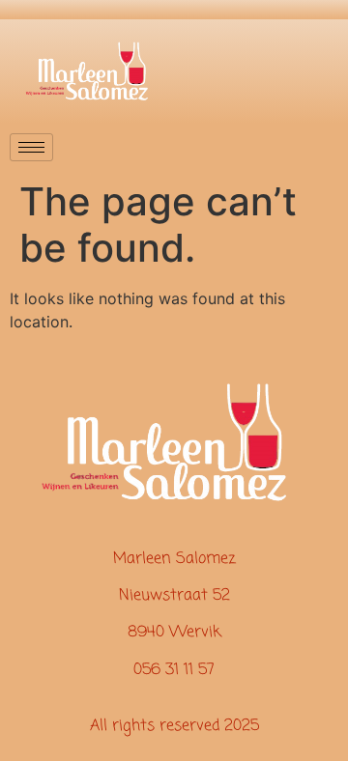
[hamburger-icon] (31, 147)
